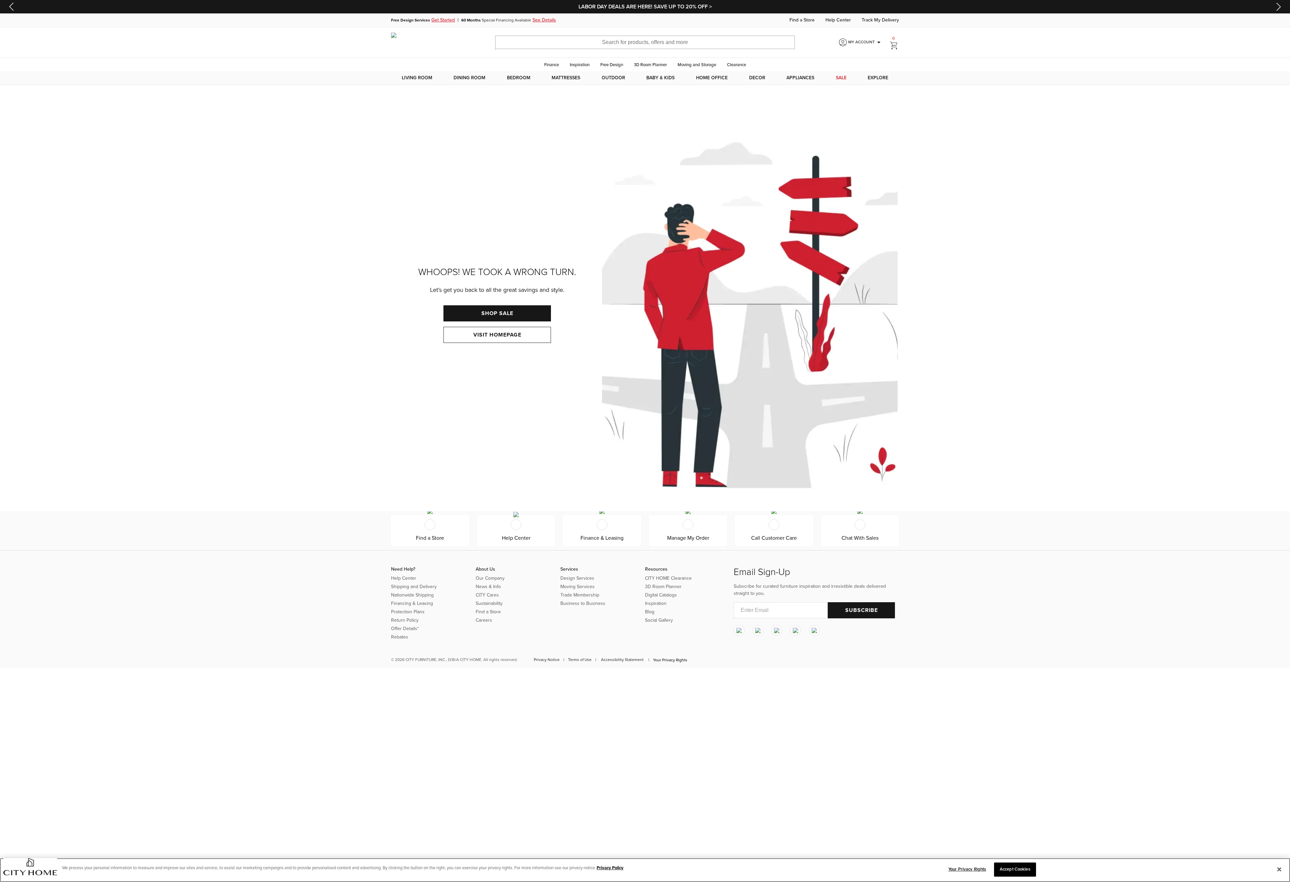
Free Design (611, 65)
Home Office (712, 78)
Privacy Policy (610, 868)
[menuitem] (417, 78)
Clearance (736, 65)
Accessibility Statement (622, 659)
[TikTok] (814, 630)
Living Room (417, 78)
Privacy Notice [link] (547, 659)
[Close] (1279, 869)
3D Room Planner (650, 65)
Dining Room (469, 78)
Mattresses (566, 78)
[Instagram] (739, 630)
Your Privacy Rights (670, 660)
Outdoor (613, 78)
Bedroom (518, 78)
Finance (551, 65)
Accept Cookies (1015, 869)
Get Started (443, 20)
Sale (841, 78)
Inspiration (580, 65)
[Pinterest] (795, 630)
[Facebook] (758, 630)
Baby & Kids (660, 78)
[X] (776, 630)
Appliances (800, 78)
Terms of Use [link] (580, 659)
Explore (878, 78)
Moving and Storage (697, 65)
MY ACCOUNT (865, 42)
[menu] (645, 78)
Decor (757, 78)
